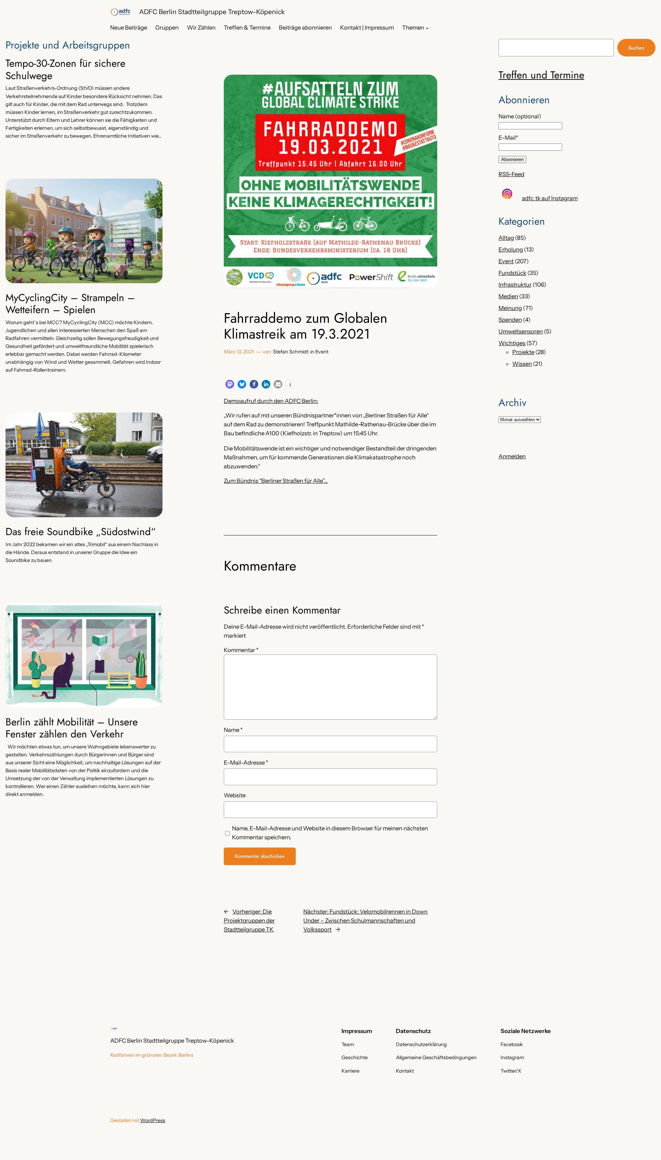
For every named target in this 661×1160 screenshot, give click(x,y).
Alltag (506, 237)
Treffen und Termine (541, 74)
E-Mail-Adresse (246, 762)
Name (233, 729)
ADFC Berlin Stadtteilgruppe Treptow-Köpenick (212, 12)
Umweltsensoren (521, 331)
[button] (229, 384)
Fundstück (512, 272)
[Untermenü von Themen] (427, 27)
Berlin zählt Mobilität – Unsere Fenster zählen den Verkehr (72, 728)
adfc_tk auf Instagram (550, 198)
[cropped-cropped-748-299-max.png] (120, 12)
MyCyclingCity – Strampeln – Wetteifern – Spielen (70, 303)
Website (234, 795)
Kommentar (241, 650)
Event (321, 352)
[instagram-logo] (507, 193)
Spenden (510, 319)
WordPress (152, 1120)
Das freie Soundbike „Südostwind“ (81, 531)
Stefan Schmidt (290, 352)
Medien (508, 296)
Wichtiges (512, 343)
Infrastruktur (515, 284)
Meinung (510, 308)
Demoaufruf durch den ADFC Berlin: (271, 400)
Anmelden (512, 456)
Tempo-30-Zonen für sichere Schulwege (65, 69)
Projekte (523, 352)
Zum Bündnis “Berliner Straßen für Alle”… (276, 480)
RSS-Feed (511, 174)
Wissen (522, 363)
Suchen (636, 47)
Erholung (511, 249)
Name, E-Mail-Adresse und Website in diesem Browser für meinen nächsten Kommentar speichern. (330, 833)
